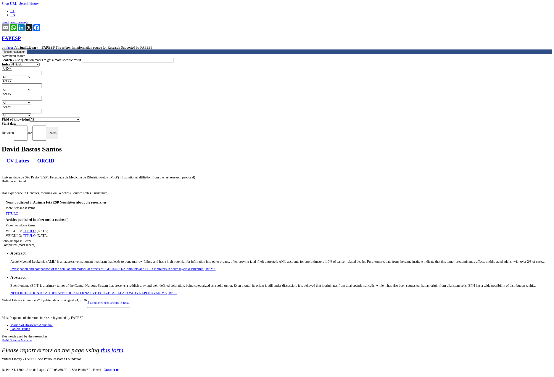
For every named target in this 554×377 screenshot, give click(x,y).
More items (13, 208)
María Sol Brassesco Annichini (31, 325)
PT (12, 11)
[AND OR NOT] (7, 68)
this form (112, 350)
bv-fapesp (8, 47)
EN (12, 15)
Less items (28, 208)
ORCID (45, 161)
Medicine (26, 340)
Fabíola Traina (20, 329)
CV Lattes (17, 161)
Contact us (111, 370)
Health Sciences (11, 340)
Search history (29, 3)
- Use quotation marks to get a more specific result (42, 60)
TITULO (12, 213)
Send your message (15, 22)
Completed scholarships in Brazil (110, 302)
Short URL (9, 3)
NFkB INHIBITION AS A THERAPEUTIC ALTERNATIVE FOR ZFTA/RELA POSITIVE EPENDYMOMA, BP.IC (93, 293)
